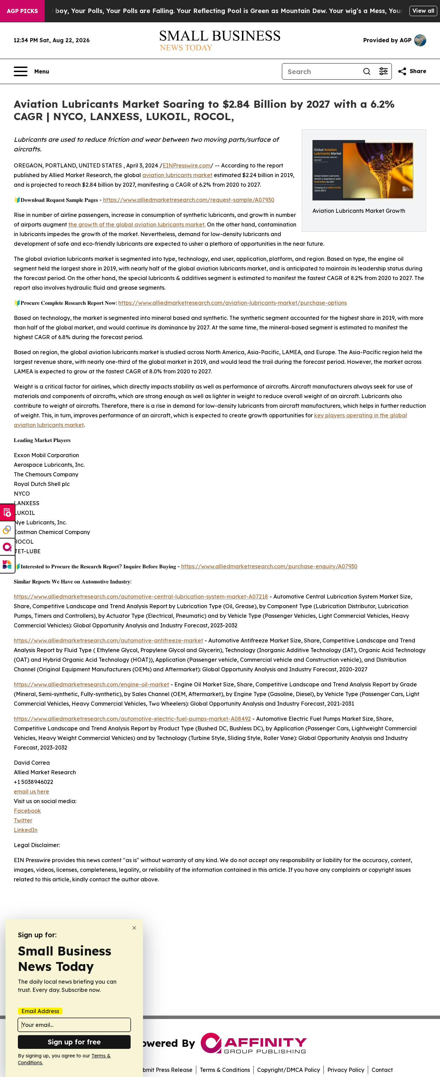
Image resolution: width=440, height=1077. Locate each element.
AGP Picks (22, 11)
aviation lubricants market (177, 175)
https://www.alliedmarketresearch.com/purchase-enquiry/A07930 (269, 566)
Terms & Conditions (225, 1069)
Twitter (23, 820)
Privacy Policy (345, 1069)
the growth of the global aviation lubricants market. (137, 224)
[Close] (134, 928)
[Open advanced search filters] (383, 71)
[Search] (367, 71)
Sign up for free (74, 1042)
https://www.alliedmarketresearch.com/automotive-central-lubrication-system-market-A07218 (141, 596)
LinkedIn (25, 829)
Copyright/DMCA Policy (288, 1069)
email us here (31, 791)
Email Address (40, 1011)
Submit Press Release (164, 1069)
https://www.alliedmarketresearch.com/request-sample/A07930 (188, 199)
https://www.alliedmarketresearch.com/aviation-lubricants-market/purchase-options (232, 302)
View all (423, 10)
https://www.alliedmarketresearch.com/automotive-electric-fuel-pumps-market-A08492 (132, 718)
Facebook (27, 810)
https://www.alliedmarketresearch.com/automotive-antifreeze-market (108, 640)
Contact (382, 1069)
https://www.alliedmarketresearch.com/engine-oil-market (91, 684)
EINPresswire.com (186, 165)
